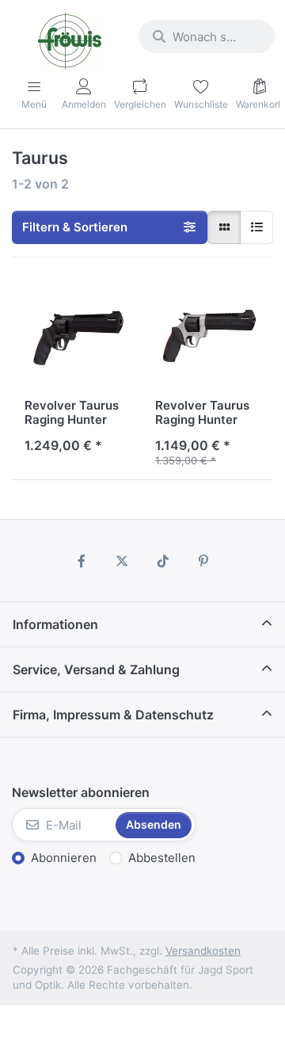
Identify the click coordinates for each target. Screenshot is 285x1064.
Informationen (55, 624)
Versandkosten (203, 950)
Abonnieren (64, 857)
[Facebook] (81, 560)
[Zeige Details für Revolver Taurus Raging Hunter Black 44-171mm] (77, 335)
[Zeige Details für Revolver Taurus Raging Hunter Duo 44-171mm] (207, 335)
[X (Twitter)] (121, 560)
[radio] (224, 227)
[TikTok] (163, 560)
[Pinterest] (204, 560)
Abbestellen (162, 857)
